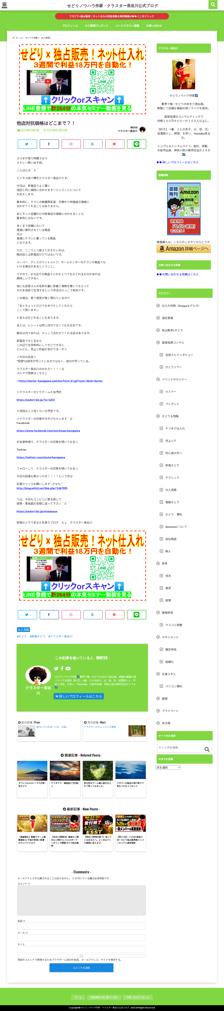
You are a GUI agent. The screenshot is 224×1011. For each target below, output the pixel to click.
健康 (164, 698)
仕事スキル (169, 674)
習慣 (168, 600)
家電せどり (38, 636)
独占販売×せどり (172, 330)
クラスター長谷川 (127, 130)
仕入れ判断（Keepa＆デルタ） (181, 305)
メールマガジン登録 (127, 25)
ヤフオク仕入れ (175, 428)
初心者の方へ (173, 453)
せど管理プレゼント (96, 25)
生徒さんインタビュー (179, 354)
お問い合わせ (154, 25)
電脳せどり (172, 502)
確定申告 (171, 649)
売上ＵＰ (171, 440)
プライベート (170, 710)
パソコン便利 (173, 686)
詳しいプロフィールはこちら (80, 696)
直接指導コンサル (173, 342)
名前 (21, 920)
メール (23, 932)
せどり (23, 636)
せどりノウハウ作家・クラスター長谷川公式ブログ (112, 5)
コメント (24, 883)
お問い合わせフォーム (138, 997)
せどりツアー (173, 367)
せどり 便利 (173, 514)
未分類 (166, 723)
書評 (168, 588)
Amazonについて (176, 526)
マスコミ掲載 (173, 625)
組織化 (169, 661)
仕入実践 (23, 629)
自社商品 (171, 539)
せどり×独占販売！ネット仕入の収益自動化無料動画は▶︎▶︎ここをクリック (112, 16)
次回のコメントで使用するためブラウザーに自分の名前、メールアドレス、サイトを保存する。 (70, 959)
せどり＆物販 (170, 416)
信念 (168, 575)
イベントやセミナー (174, 379)
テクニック (172, 477)
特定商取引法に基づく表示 (104, 997)
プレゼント (172, 404)
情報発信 (167, 612)
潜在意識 (167, 318)
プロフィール (70, 25)
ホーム (78, 997)
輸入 (168, 551)
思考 (164, 563)
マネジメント (170, 637)
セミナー (171, 391)
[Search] (207, 750)
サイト (21, 944)
